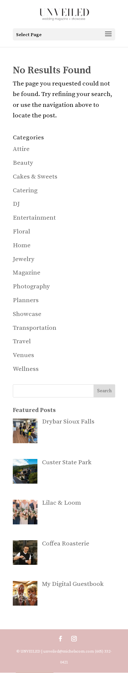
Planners (26, 300)
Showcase (27, 314)
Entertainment (34, 218)
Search (104, 391)
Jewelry (23, 259)
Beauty (23, 163)
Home (22, 245)
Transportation (34, 328)
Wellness (26, 369)
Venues (23, 355)
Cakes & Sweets (35, 176)
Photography (31, 286)
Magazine (26, 272)
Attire (21, 149)
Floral (21, 231)
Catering (25, 190)
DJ (16, 204)
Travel (22, 341)
